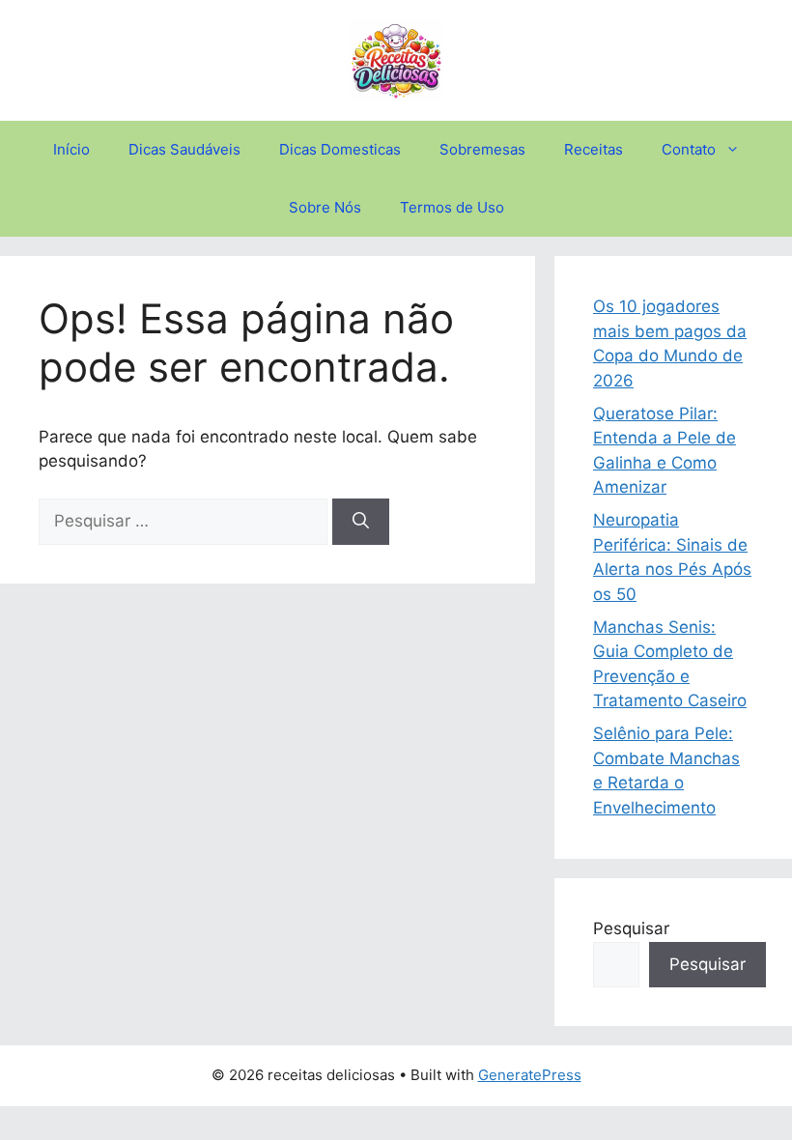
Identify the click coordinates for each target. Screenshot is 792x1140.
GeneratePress (529, 1075)
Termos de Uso (452, 207)
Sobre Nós (325, 207)
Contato (689, 149)
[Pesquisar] (360, 522)
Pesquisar (631, 928)
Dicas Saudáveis (184, 149)
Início (71, 149)
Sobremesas (482, 149)
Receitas (593, 149)
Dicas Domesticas (340, 149)
